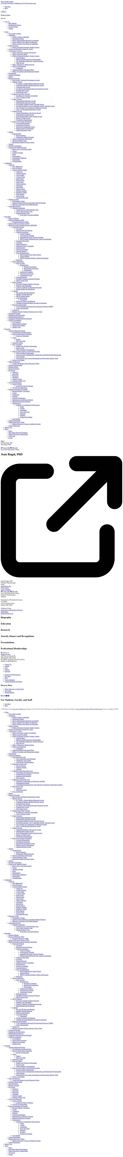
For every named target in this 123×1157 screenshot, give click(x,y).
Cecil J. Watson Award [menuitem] (23, 97)
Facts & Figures (17, 885)
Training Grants (17, 1096)
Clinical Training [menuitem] (25, 234)
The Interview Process (27, 990)
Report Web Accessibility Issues (94, 709)
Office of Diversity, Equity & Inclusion (24, 733)
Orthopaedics (16, 873)
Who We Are (20, 743)
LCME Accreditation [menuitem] (14, 320)
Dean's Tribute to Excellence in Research (24, 722)
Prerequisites (28, 987)
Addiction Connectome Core (21, 779)
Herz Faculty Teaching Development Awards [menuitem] (26, 80)
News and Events (17, 792)
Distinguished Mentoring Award (26, 817)
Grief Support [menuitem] (20, 356)
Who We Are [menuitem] (20, 63)
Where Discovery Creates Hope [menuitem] (18, 434)
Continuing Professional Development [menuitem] (20, 318)
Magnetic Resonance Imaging (21, 1118)
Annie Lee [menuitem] (19, 172)
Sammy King (20, 912)
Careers (7, 670)
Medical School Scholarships (25, 845)
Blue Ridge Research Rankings (17, 1149)
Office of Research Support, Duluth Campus (25, 728)
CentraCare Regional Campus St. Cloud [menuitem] (20, 49)
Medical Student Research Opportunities (28, 740)
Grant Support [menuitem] (20, 58)
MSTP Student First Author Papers (30, 971)
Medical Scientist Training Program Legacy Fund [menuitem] (27, 312)
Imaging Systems (21, 767)
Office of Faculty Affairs (19, 734)
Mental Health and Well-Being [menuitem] (25, 289)
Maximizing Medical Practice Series (23, 859)
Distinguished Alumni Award (25, 831)
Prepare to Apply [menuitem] (13, 199)
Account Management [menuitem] (23, 123)
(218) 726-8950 (5, 590)
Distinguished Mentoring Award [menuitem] (26, 101)
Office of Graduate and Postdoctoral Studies (25, 752)
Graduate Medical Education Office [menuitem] (23, 70)
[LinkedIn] (8, 696)
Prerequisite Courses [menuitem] (18, 201)
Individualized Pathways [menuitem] (15, 317)
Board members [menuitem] (21, 135)
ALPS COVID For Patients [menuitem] (24, 386)
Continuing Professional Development (20, 1035)
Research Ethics (13, 1084)
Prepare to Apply (13, 916)
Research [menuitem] (7, 329)
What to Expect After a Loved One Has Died (26, 1068)
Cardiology (15, 1111)
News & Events (25, 1128)
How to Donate (17, 1061)
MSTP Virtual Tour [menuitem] (22, 280)
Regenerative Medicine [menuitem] (19, 158)
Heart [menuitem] (14, 154)
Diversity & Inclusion (15, 862)
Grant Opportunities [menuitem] (22, 308)
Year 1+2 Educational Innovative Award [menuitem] (28, 109)
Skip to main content (7, 1)
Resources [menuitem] (19, 260)
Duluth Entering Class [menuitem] (23, 213)
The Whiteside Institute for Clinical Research (29, 741)
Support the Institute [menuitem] (26, 417)
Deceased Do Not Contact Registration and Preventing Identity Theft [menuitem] (37, 358)
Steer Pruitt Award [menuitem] (21, 92)
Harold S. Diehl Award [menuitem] (23, 118)
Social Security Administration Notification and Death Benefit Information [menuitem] (38, 355)
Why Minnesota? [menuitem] (17, 166)
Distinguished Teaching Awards (25, 819)
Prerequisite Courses (18, 918)
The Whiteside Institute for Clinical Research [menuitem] (29, 61)
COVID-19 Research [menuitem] (14, 382)
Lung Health (16, 1135)
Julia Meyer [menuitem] (19, 187)
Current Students (10, 680)
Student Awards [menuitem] (17, 82)
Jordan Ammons (21, 900)
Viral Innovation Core (19, 757)
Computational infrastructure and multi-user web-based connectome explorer (39, 785)
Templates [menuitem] (15, 377)
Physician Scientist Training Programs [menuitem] (27, 284)
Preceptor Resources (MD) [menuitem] (20, 222)
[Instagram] (4, 696)
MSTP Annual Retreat (23, 1013)
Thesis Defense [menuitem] (24, 256)
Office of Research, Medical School (23, 745)
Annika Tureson (21, 890)
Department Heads (18, 719)
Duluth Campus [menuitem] (13, 45)
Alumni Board (16, 850)
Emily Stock (20, 895)
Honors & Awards (14, 795)
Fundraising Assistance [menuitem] (23, 125)
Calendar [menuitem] (15, 291)
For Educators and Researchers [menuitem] (21, 332)
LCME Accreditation (14, 1037)
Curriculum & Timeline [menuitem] (27, 236)
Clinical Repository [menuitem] (14, 426)
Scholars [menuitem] (22, 415)
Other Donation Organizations (25, 1066)
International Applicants (31, 985)
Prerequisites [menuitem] (28, 270)
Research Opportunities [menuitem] (19, 305)
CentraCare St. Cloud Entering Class (27, 926)
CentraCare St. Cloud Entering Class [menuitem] (27, 210)
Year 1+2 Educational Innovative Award (28, 826)
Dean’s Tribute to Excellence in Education (25, 724)
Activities (19, 959)
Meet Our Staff (20, 1058)
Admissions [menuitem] (8, 163)
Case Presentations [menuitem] (21, 298)
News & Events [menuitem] (25, 412)
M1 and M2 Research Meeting (25, 1009)
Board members (21, 852)
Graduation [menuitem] (19, 68)
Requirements (24, 982)
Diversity (7, 671)
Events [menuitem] (10, 438)
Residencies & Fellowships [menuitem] (16, 315)
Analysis (18, 769)
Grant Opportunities (22, 1025)
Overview (19, 945)
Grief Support (20, 1073)
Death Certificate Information (25, 1070)
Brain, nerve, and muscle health (21, 866)
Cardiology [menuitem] (15, 394)
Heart (14, 871)
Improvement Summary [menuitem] (19, 324)
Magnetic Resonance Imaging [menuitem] (21, 401)
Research (7, 1046)
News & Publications (22, 969)
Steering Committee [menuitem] (22, 249)
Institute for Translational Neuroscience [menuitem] (28, 405)
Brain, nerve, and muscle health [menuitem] (21, 149)
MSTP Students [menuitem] (17, 282)
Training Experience (22, 949)
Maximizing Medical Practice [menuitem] (25, 137)
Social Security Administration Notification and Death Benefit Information (38, 1071)
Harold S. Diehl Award (23, 835)
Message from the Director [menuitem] (24, 230)
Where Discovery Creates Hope (14, 689)
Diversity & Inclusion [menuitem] (15, 146)
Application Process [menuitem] (14, 206)
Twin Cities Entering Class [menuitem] (24, 211)
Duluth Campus (13, 726)
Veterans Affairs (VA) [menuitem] (18, 381)
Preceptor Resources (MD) (20, 938)
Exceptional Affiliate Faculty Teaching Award (30, 821)
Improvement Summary (19, 1040)
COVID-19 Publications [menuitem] (19, 388)
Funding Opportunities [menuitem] (15, 365)
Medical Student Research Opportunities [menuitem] (28, 59)
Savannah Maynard (22, 914)
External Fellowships (22, 957)
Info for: (7, 21)
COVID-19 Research (14, 1099)
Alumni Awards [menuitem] (17, 111)
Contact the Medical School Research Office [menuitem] (25, 363)
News (6, 1146)
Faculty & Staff (13, 27)
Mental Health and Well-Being (25, 1006)
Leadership (11, 715)
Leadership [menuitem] (11, 35)
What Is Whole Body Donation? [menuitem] (22, 334)
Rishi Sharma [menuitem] (20, 194)
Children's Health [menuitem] (17, 153)
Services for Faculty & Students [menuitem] (22, 121)
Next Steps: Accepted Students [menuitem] (29, 215)
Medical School (5, 15)
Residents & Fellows (14, 25)
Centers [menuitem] (22, 408)
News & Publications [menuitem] (22, 253)
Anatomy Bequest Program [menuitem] (16, 331)
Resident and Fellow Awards (21, 811)
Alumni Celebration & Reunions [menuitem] (22, 139)
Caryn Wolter (20, 892)
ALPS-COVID (17, 1101)
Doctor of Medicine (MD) (16, 937)
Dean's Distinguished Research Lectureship (25, 721)
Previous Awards (21, 790)
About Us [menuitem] (11, 165)
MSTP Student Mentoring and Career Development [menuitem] (35, 239)
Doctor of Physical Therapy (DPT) (19, 940)
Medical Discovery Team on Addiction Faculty (26, 1141)
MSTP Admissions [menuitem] (18, 261)
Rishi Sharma (20, 911)
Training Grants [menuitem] (17, 379)
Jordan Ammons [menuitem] (21, 184)
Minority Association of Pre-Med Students (25, 921)
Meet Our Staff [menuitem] (20, 341)
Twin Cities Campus (14, 714)
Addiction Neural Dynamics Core (22, 771)
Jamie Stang (19, 899)
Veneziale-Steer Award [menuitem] (23, 87)
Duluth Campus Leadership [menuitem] (20, 37)
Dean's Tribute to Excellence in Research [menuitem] (24, 42)
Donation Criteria (17, 1059)
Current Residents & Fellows (13, 681)
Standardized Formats (22, 783)
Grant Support (20, 738)
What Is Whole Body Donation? (22, 1051)
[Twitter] (3, 696)
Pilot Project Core (17, 786)
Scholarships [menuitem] (16, 159)
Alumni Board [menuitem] (16, 134)
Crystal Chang (20, 893)
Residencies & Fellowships (16, 1032)
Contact (10, 861)
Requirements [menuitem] (24, 265)
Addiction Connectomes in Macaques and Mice (30, 781)
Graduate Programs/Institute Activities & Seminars (31, 1020)
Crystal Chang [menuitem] (20, 177)
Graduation (19, 748)
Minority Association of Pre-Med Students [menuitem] (25, 204)
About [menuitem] (6, 32)
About (6, 712)
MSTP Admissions (18, 978)
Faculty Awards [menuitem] (17, 99)
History (10, 793)
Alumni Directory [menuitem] (21, 251)
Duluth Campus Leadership (20, 717)
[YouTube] (6, 696)
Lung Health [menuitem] (16, 419)
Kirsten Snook (20, 906)
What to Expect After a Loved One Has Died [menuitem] (26, 351)
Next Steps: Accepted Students (29, 931)
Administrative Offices (15, 731)
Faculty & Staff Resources (13, 675)
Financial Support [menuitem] (21, 277)
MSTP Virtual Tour (22, 997)
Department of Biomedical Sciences (11, 610)
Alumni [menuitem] (10, 132)
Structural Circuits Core (19, 764)
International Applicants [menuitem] (31, 268)
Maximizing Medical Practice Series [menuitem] (23, 142)
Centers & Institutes (14, 755)
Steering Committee (22, 966)
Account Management (23, 840)
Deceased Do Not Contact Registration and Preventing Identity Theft (37, 1075)
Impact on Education (22, 1052)
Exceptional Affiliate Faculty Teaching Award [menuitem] (30, 104)
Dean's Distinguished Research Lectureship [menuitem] (25, 40)
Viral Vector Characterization (25, 762)
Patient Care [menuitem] (8, 427)
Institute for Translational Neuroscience (28, 1122)
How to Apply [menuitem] (20, 263)
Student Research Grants (23, 847)
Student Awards (17, 798)
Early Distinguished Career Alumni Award (29, 833)
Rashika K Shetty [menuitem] (21, 192)
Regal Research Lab (7, 613)
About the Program (18, 944)
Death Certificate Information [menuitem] (25, 353)
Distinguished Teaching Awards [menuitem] (25, 102)
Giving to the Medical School (17, 864)
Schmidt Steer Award (22, 807)
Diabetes (15, 1113)
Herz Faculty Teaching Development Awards (26, 797)
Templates (15, 1094)
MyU (6, 8)
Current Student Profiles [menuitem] (19, 170)
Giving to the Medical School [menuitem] (17, 147)
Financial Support (21, 994)
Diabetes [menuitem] (15, 396)
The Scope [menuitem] (11, 436)
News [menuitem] (6, 429)
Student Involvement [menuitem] (18, 325)
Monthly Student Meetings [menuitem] (24, 294)
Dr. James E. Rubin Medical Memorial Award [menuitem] (30, 83)
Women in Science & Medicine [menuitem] (25, 301)
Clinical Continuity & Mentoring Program (29, 1004)
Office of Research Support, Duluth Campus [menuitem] (25, 47)
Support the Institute (26, 1134)
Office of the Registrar (19, 747)
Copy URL (6, 448)
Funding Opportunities (15, 1082)
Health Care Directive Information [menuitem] (26, 346)
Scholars (22, 1132)
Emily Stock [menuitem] (20, 179)
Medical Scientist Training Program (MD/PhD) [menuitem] (22, 225)
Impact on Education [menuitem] (22, 336)
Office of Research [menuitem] (14, 362)
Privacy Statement (81, 709)
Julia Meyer (19, 904)
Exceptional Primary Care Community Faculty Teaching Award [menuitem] (35, 106)
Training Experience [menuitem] (22, 232)
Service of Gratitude (18, 1077)
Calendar (15, 1007)
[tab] (61, 616)
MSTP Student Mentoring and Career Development (35, 956)
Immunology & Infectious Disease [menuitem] (22, 400)
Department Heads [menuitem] (18, 39)
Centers (22, 1125)
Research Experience (30, 983)
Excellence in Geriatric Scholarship (26, 812)
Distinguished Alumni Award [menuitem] (25, 115)
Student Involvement (18, 1042)
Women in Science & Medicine (25, 1018)
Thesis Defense (24, 973)
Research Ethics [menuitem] (13, 367)
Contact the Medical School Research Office (25, 1080)
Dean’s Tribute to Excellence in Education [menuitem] (25, 44)
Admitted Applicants (18, 925)
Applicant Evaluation (26, 988)
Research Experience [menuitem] (30, 267)
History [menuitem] (10, 77)
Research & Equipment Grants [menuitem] (25, 127)
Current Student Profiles (19, 887)
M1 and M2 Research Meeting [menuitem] (25, 293)
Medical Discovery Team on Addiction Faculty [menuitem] (26, 424)
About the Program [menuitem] (18, 227)
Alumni (10, 28)
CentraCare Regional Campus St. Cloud (20, 729)
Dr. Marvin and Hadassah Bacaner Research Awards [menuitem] (32, 89)
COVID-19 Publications (19, 1104)
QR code (14, 448)
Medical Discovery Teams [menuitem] (16, 422)
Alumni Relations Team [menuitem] (19, 140)
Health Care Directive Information (26, 1063)
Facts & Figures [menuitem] (17, 168)
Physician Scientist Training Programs (27, 1001)
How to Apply (20, 980)
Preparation (23, 1016)
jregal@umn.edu (6, 586)
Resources (19, 976)
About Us (11, 881)
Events (10, 1154)
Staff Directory (20, 964)
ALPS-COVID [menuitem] (17, 384)
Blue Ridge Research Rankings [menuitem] (17, 433)
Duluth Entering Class (23, 930)
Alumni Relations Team (19, 857)
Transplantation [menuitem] (17, 161)
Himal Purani (20, 897)
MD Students (12, 23)
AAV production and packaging (26, 759)
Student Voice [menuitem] (16, 327)
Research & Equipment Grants (25, 843)
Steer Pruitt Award (21, 809)
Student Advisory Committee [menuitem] (25, 246)
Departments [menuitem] (12, 73)
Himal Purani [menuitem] (20, 180)
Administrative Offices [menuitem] (15, 51)
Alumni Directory (21, 968)
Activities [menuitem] (19, 242)
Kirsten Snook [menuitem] (20, 189)
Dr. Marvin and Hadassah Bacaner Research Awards (32, 805)
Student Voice (16, 1044)
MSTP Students (17, 999)
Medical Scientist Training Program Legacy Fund (27, 1028)
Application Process (14, 923)
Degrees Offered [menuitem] (13, 218)
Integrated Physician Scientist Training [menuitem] (31, 237)
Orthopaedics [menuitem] (16, 156)
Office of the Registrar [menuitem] (19, 66)
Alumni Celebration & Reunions (22, 855)
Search (3, 11)
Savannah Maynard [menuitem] (22, 198)
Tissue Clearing (21, 766)
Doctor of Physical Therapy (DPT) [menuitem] (19, 223)
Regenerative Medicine (19, 874)
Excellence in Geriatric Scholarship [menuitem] (26, 96)
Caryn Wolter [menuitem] (20, 175)
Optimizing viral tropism (23, 760)
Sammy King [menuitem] (20, 196)
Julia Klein (19, 902)
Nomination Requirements (24, 836)
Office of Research (14, 1078)
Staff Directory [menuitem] (20, 248)
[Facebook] (1, 696)
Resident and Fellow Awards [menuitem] (21, 94)
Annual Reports (9, 692)
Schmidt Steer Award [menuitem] (22, 90)
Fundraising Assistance (23, 842)
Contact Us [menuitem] (15, 310)
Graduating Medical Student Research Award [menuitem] (30, 85)
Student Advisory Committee (25, 963)
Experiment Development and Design (27, 773)
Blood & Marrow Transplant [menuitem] (21, 391)
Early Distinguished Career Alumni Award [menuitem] (29, 116)
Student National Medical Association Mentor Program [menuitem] (29, 203)
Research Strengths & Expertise (18, 1106)
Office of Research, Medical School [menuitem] (23, 64)
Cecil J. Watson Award (23, 814)
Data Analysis (20, 778)
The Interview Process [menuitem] (27, 274)
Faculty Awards (17, 816)
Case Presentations (21, 1014)
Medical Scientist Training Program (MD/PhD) (22, 942)
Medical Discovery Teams (16, 1139)
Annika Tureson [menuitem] (21, 173)
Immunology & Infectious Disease (22, 1116)
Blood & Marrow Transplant (21, 1108)
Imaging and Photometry (23, 776)
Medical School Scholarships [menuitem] (25, 128)
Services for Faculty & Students (22, 838)
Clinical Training (25, 950)
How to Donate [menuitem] (17, 344)
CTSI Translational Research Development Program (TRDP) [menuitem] (34, 306)
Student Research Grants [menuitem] (23, 130)
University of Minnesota (19, 709)
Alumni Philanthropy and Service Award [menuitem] (28, 113)
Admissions (8, 880)
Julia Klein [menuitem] (19, 185)
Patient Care (8, 1144)
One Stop (7, 6)
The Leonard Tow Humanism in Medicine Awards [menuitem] (31, 108)
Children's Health (17, 869)
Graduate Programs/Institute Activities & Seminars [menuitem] (31, 303)
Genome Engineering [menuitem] (18, 398)
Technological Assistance (23, 774)
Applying (19, 788)
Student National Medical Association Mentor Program (29, 919)
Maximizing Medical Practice (25, 854)
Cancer (14, 868)
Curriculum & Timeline (27, 952)
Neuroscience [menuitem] (16, 403)
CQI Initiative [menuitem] (16, 322)
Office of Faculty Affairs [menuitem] (19, 54)
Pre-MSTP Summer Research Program (28, 995)
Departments (12, 754)
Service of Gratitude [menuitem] (18, 360)
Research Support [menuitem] (13, 369)
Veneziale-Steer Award (23, 804)
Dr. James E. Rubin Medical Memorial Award (30, 800)
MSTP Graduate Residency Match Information (34, 975)
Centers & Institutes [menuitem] (14, 75)
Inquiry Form (20, 1065)
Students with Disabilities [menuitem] (24, 286)
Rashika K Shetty (21, 909)
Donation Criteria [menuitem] (17, 343)
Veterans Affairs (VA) (18, 1097)
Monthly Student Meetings (24, 1011)
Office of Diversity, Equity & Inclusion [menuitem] (24, 52)
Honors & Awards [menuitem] (14, 78)
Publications (4, 612)
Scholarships (16, 876)
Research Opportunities (19, 1021)
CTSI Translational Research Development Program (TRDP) (34, 1023)
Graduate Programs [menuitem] (14, 313)
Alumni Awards (17, 828)
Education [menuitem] (8, 217)
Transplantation (17, 878)
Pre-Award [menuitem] (11, 370)
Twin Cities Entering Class (24, 928)
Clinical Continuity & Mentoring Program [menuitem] (29, 287)
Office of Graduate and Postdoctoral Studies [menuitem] (25, 71)
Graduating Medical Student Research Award (30, 802)
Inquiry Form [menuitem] (20, 348)
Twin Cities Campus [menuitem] (14, 33)
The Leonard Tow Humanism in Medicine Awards (31, 824)
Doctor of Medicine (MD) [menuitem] (16, 220)
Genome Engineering (18, 1115)
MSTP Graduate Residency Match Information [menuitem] (34, 258)
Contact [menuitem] (10, 144)
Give (6, 668)
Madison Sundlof (21, 907)
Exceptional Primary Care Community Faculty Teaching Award (35, 823)
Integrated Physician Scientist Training (31, 954)
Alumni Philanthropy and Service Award (28, 830)
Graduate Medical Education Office (23, 750)
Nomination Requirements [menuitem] (24, 120)
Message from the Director (24, 947)
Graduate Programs (14, 1030)
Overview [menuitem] (19, 229)
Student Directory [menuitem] (21, 244)
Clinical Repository (14, 1142)
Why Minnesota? (17, 883)
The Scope (8, 691)
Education (8, 933)
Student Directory (21, 961)
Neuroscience (16, 1120)
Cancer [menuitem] (14, 151)
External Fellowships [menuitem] (22, 241)
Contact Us (8, 664)
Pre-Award (11, 1087)
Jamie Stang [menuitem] (19, 182)
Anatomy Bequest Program (16, 1047)
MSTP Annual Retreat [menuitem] (23, 296)
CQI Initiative (16, 1039)
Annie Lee (19, 888)
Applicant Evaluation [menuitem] (26, 272)
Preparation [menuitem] (23, 299)
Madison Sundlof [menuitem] (21, 191)
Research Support (13, 1085)
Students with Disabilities (24, 1002)
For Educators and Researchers (21, 1049)
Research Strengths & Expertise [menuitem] (18, 389)
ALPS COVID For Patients (24, 1103)
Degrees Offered (13, 935)
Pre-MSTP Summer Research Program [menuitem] (28, 279)
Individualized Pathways (15, 1033)
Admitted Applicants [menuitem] (18, 208)
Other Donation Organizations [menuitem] (25, 350)
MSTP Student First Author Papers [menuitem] (30, 255)
